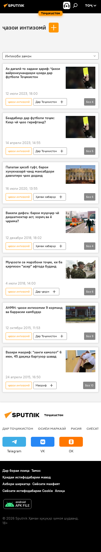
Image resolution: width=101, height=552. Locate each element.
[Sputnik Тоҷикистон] (14, 7)
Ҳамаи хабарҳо (46, 197)
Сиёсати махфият (46, 484)
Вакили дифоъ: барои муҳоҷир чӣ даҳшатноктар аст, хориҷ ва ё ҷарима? (32, 217)
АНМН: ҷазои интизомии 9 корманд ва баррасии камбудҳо (34, 310)
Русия (76, 428)
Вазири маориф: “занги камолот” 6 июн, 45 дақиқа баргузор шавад (34, 354)
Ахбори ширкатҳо (16, 484)
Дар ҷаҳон (42, 291)
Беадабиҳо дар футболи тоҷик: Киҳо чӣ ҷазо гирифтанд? (30, 120)
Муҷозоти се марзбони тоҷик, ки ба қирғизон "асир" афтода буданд (34, 264)
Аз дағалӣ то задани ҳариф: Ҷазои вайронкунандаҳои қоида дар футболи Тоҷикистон (33, 73)
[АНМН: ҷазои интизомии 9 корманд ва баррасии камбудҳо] (80, 314)
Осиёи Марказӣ (52, 428)
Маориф (41, 385)
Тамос (36, 470)
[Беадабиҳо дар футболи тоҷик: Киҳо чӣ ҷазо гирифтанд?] (80, 127)
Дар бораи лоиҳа (15, 470)
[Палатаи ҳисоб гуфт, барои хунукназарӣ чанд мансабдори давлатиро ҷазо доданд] (80, 174)
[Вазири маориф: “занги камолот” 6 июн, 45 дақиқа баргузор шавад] (80, 361)
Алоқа (60, 491)
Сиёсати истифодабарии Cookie (27, 491)
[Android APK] (17, 504)
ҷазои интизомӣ (24, 27)
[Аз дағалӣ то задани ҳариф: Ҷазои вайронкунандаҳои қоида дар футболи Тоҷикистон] (80, 78)
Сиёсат (93, 428)
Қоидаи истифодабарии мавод (26, 477)
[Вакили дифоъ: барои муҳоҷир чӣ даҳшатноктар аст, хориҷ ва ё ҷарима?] (80, 222)
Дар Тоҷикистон (46, 102)
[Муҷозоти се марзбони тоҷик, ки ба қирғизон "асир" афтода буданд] (80, 269)
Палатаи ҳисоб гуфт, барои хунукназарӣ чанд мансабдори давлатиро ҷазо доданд (30, 171)
